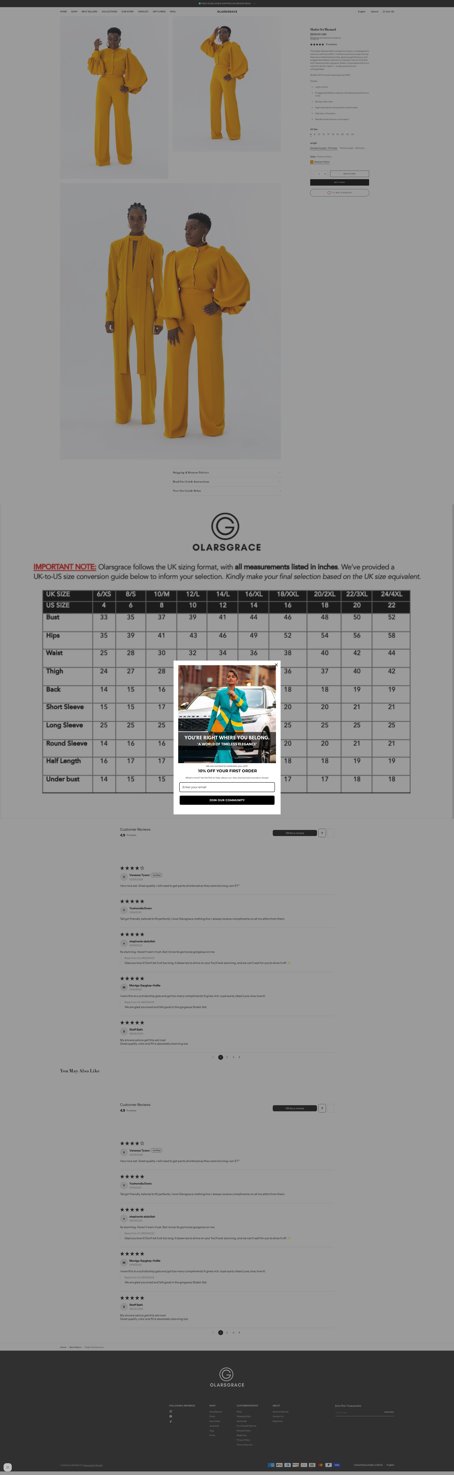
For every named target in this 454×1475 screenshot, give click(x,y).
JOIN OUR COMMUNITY (227, 800)
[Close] (276, 665)
